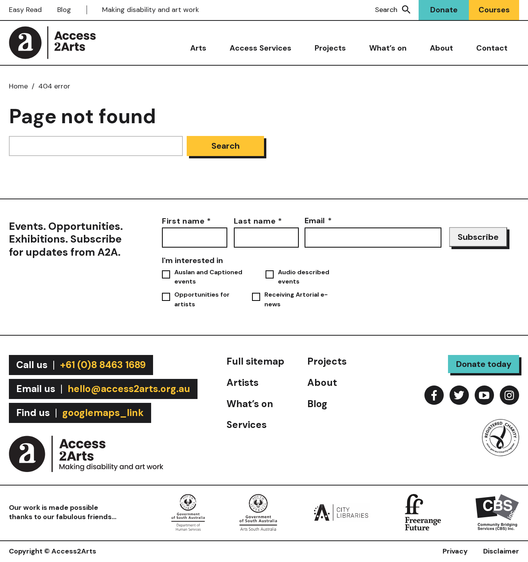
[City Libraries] (341, 511)
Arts (198, 48)
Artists (243, 382)
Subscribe (478, 237)
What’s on (388, 48)
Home (18, 86)
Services (247, 424)
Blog (64, 9)
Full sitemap (255, 361)
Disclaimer (501, 551)
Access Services (260, 48)
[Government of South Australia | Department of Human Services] (188, 511)
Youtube (484, 395)
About (441, 48)
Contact (492, 48)
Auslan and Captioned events (208, 276)
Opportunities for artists (202, 299)
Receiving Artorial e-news (296, 299)
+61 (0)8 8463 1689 (103, 364)
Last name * (258, 220)
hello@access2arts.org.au (129, 388)
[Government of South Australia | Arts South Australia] (258, 511)
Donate (444, 10)
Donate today (483, 364)
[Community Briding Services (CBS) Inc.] (497, 511)
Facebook (434, 395)
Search (386, 9)
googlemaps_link (103, 412)
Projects (330, 48)
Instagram (509, 395)
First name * (186, 220)
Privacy (455, 551)
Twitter (459, 395)
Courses (494, 10)
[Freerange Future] (423, 511)
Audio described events (303, 276)
